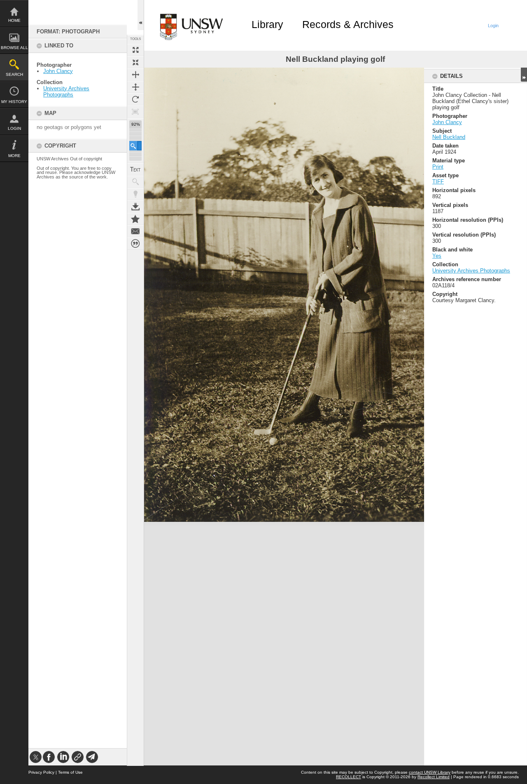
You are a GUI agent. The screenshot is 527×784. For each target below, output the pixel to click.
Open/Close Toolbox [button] (141, 15)
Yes (436, 256)
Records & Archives (348, 24)
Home (14, 20)
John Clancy (58, 71)
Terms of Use (70, 772)
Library (267, 24)
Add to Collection (135, 219)
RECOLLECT (348, 777)
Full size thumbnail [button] (135, 50)
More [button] (14, 155)
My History (14, 101)
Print (437, 167)
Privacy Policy (41, 772)
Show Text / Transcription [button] (135, 169)
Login (14, 128)
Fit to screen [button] (135, 62)
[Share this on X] (36, 757)
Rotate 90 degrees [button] (135, 99)
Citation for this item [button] (135, 243)
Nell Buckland (448, 137)
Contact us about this (135, 231)
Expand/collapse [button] (524, 75)
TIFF (438, 181)
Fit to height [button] (135, 87)
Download (135, 206)
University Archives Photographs (66, 91)
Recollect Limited (433, 777)
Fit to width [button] (135, 74)
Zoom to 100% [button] (135, 112)
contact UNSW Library (429, 772)
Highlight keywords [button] (135, 194)
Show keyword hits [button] (135, 182)
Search (14, 74)
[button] (135, 145)
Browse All (14, 47)
